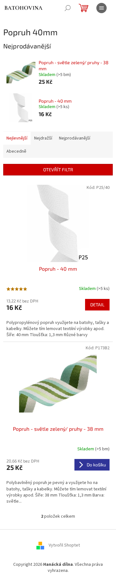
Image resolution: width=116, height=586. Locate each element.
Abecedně (16, 151)
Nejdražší (43, 138)
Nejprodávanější (74, 138)
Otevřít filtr (58, 169)
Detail (97, 304)
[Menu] (101, 8)
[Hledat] (67, 8)
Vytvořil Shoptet (64, 545)
